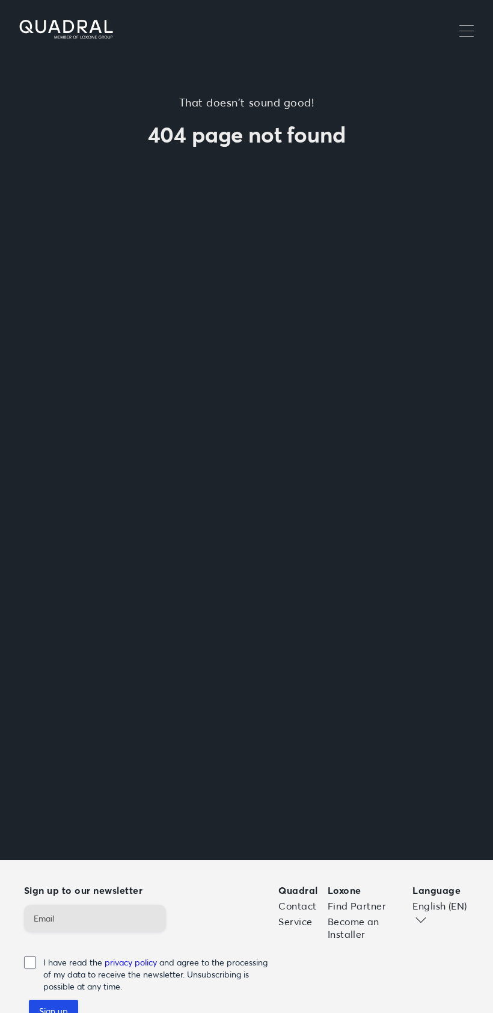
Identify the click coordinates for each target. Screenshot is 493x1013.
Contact (297, 906)
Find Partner (357, 906)
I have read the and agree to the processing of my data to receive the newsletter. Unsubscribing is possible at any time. (155, 974)
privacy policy (132, 962)
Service (295, 922)
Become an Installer (353, 928)
